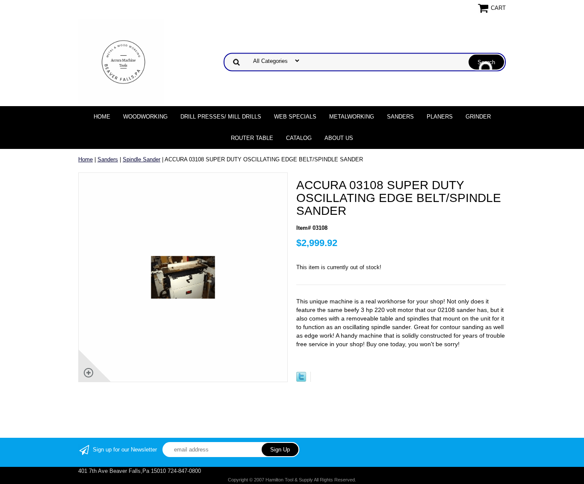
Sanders (400, 116)
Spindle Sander (141, 159)
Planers (440, 116)
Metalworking (351, 116)
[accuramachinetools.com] (121, 61)
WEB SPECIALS (295, 116)
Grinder (478, 116)
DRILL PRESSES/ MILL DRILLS (220, 116)
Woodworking (145, 116)
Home (102, 116)
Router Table (252, 138)
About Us (338, 138)
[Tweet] (301, 380)
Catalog (299, 138)
